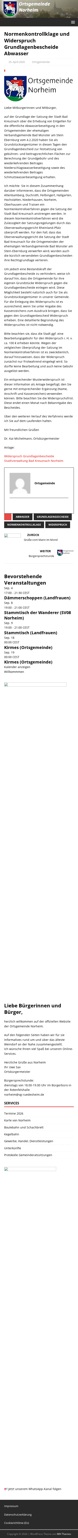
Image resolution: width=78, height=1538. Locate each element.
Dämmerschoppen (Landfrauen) (37, 598)
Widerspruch (57, 524)
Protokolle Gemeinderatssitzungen (28, 1155)
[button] (72, 22)
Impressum (11, 1506)
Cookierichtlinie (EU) (16, 1523)
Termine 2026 (13, 1113)
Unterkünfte (12, 1148)
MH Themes (64, 1534)
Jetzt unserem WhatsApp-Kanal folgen (34, 1489)
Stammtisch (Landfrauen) (30, 632)
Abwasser (22, 517)
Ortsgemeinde (41, 62)
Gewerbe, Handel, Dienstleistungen (28, 1141)
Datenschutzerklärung (18, 1514)
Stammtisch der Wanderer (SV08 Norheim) (37, 615)
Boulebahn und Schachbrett (23, 1127)
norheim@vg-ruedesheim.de (24, 1094)
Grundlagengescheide (53, 517)
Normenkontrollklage (24, 524)
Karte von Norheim (17, 1120)
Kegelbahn (11, 1134)
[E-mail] (13, 506)
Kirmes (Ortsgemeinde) (28, 647)
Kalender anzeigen (17, 667)
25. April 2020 (17, 62)
